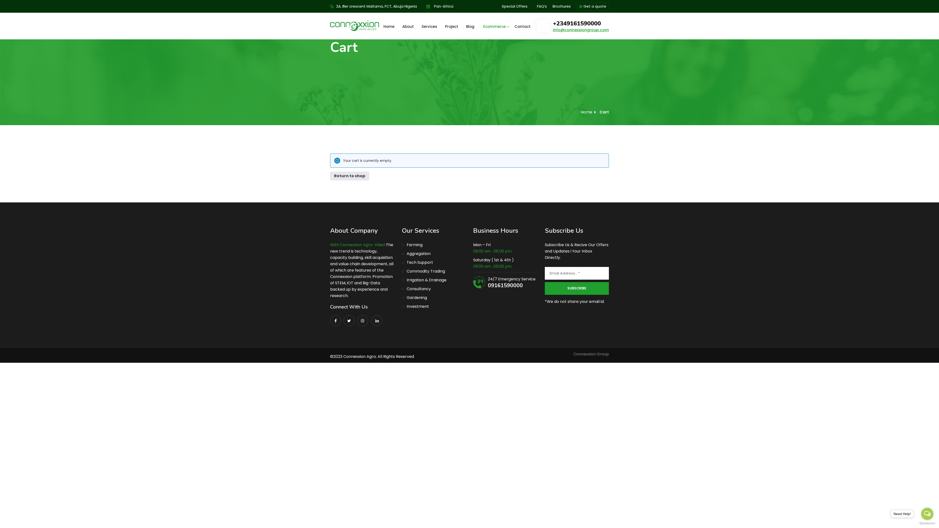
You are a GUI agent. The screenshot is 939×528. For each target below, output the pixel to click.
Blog (470, 26)
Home (388, 26)
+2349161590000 (577, 23)
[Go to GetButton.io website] (927, 523)
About (408, 26)
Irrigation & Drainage (427, 280)
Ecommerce (494, 26)
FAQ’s (542, 6)
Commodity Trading (426, 271)
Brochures (562, 6)
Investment (418, 306)
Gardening (417, 297)
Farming (415, 245)
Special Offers (514, 6)
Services (429, 26)
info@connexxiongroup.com (581, 30)
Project (451, 26)
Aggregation (419, 253)
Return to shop (349, 176)
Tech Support (420, 262)
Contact (522, 26)
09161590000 (505, 285)
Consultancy (419, 289)
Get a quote (594, 6)
